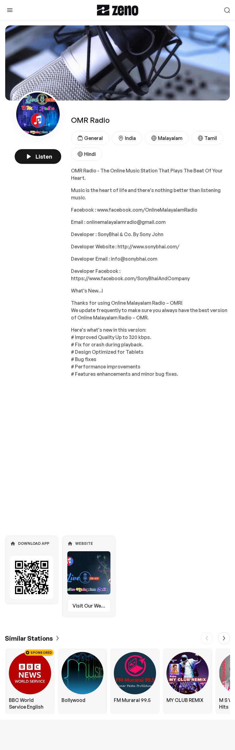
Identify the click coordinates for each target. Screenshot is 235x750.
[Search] (227, 10)
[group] (117, 681)
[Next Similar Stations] (224, 638)
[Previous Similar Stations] (207, 638)
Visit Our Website (91, 606)
